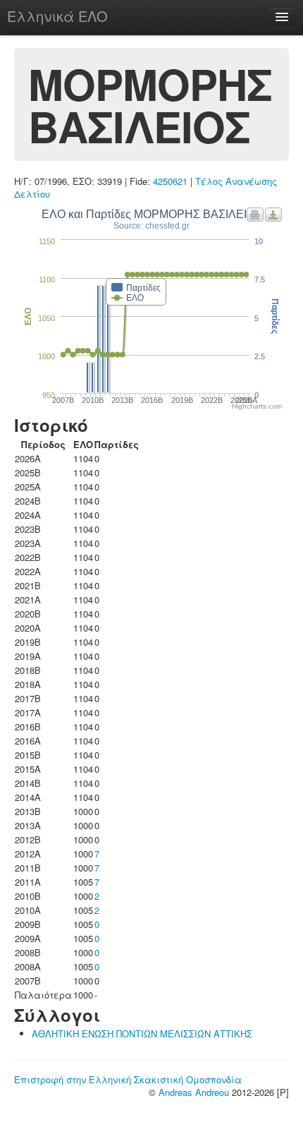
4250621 (170, 181)
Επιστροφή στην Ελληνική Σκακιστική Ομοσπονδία (128, 1079)
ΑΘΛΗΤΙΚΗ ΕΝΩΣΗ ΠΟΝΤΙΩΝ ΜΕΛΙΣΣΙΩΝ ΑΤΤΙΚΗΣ (142, 1033)
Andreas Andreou (194, 1092)
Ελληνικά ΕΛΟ (57, 16)
